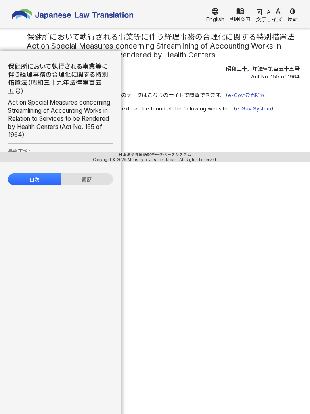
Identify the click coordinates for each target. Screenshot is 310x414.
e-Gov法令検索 (246, 95)
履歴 (87, 180)
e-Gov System (253, 108)
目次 (34, 180)
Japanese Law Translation (72, 16)
